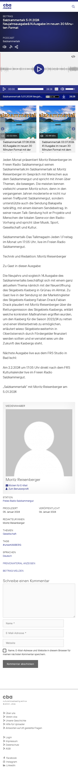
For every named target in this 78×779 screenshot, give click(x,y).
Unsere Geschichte (15, 721)
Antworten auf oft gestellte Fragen (23, 728)
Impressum (11, 741)
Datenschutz (12, 745)
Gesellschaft (9, 534)
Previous (2, 129)
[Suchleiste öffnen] (73, 7)
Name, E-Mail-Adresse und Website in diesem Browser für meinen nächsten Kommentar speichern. (36, 652)
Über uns (10, 713)
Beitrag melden (13, 571)
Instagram (11, 762)
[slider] (30, 89)
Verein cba (11, 717)
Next (73, 129)
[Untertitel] (56, 89)
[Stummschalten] (62, 89)
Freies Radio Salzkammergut (18, 501)
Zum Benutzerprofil (18, 489)
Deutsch (7, 556)
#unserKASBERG (12, 545)
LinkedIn (10, 765)
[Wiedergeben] (4, 89)
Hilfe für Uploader (15, 724)
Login (8, 737)
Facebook (11, 758)
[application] (39, 89)
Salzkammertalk (11, 41)
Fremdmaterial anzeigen (19, 563)
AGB (8, 749)
